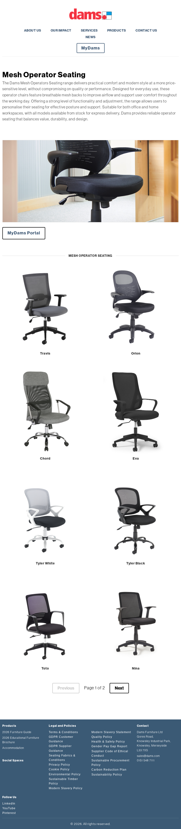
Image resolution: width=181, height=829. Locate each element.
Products (116, 31)
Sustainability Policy (106, 774)
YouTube (9, 808)
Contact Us (146, 31)
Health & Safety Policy (108, 741)
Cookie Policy (59, 769)
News (91, 37)
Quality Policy (101, 737)
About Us (32, 31)
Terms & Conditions (63, 732)
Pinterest (9, 813)
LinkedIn (8, 803)
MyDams (90, 48)
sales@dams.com (148, 756)
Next (119, 688)
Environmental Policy (65, 774)
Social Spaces (13, 760)
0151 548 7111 (146, 760)
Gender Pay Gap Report (109, 746)
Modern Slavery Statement (111, 732)
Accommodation (13, 748)
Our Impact (61, 31)
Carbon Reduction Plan (109, 769)
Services (89, 31)
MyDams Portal (24, 233)
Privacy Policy (59, 764)
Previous (66, 688)
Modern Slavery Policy (65, 788)
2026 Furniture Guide (16, 732)
